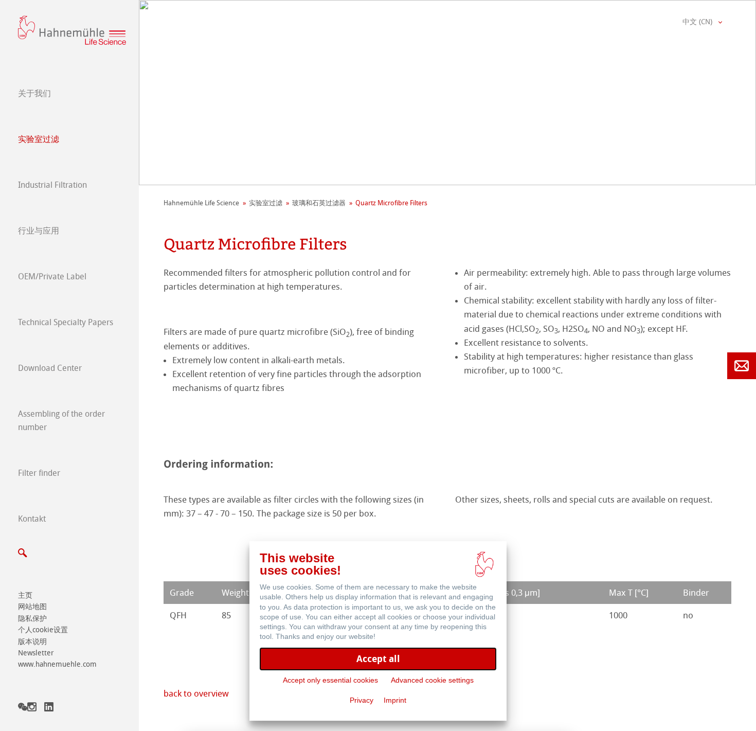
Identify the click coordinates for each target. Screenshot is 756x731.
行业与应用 (38, 231)
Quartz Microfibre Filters (391, 203)
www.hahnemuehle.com (57, 664)
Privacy (361, 700)
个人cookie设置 (43, 630)
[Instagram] (32, 709)
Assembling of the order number (61, 420)
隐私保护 (32, 618)
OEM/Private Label (52, 276)
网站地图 (32, 606)
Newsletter (36, 653)
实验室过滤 (38, 139)
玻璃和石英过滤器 (319, 203)
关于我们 (34, 93)
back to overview (196, 693)
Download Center (50, 368)
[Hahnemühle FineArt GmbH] (72, 30)
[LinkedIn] (48, 709)
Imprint (395, 700)
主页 (25, 595)
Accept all (378, 658)
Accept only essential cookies (330, 680)
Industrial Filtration (52, 185)
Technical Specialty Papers (65, 322)
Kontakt (32, 519)
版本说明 (32, 641)
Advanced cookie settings (432, 680)
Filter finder (39, 473)
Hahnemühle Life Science (201, 203)
